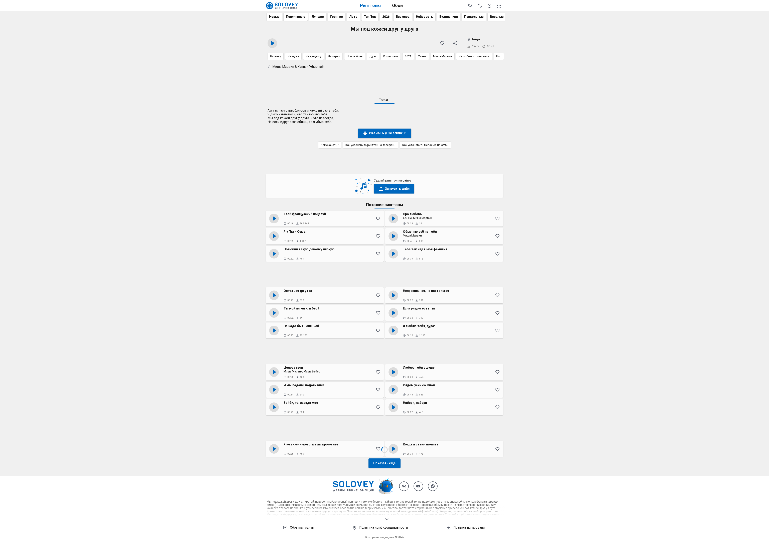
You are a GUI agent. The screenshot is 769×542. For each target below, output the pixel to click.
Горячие (336, 17)
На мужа (293, 56)
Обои (397, 5)
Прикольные (474, 17)
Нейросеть (424, 17)
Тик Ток (370, 17)
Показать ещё (384, 463)
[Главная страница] (282, 5)
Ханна (422, 56)
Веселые (497, 17)
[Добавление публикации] (480, 5)
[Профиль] (489, 5)
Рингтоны (370, 5)
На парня (334, 56)
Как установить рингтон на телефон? (370, 145)
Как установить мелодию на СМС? (425, 145)
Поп (498, 56)
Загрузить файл (397, 189)
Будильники (448, 17)
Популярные (295, 17)
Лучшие (318, 17)
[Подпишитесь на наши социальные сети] (404, 486)
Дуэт (372, 56)
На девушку (313, 56)
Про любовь (355, 56)
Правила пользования (469, 527)
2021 (408, 56)
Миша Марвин (442, 56)
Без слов (403, 17)
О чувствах (390, 56)
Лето (353, 17)
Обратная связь (302, 527)
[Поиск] (470, 5)
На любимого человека (474, 56)
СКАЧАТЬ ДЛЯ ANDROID (388, 133)
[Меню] (499, 5)
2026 (386, 17)
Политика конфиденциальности (383, 527)
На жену (275, 56)
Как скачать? (330, 145)
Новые (274, 17)
